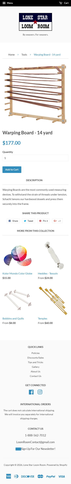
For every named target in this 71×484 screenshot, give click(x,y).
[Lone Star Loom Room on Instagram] (39, 391)
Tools (24, 54)
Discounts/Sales (35, 357)
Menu (9, 2)
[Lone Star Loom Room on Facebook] (31, 391)
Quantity (7, 151)
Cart (66, 2)
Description (34, 180)
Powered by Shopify (57, 465)
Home (11, 54)
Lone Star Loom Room (34, 465)
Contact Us (35, 376)
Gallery (35, 367)
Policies (36, 353)
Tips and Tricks (35, 362)
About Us (35, 371)
